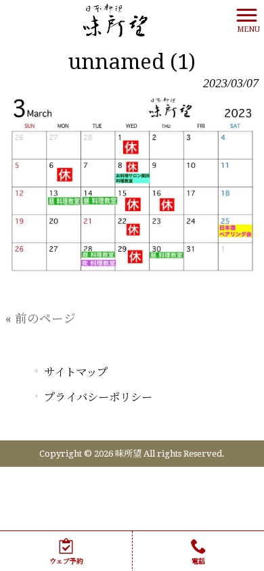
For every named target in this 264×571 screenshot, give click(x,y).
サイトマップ (76, 372)
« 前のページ (40, 318)
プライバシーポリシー (98, 397)
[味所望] (115, 19)
